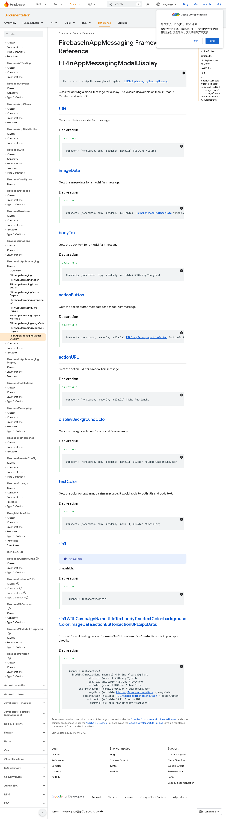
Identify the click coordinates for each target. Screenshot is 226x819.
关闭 (195, 41)
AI (52, 22)
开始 (212, 40)
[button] (23, 42)
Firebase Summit (119, 760)
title (63, 108)
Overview (10, 22)
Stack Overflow (176, 760)
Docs (73, 4)
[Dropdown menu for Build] (46, 4)
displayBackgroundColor (82, 419)
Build (39, 4)
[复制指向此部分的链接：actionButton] (87, 295)
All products (179, 797)
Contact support (177, 754)
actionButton (71, 295)
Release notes (175, 771)
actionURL (69, 357)
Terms (55, 811)
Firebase (63, 33)
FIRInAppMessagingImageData (153, 213)
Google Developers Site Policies (146, 722)
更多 (90, 4)
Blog (186, 4)
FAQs (171, 777)
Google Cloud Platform (153, 797)
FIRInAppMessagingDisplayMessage (146, 81)
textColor (68, 481)
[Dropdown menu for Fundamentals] (43, 23)
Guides (56, 754)
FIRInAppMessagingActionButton (146, 337)
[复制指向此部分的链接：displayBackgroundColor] (109, 420)
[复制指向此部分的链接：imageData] (83, 171)
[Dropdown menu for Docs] (80, 4)
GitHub (56, 777)
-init (63, 543)
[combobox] (124, 4)
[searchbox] (23, 34)
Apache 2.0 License (96, 722)
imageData (69, 170)
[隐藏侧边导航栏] (42, 812)
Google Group (176, 765)
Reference (104, 22)
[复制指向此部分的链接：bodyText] (80, 233)
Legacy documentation (181, 782)
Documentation (17, 15)
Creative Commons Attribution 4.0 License (153, 719)
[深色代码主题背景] (183, 73)
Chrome (112, 797)
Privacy (66, 811)
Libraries (56, 771)
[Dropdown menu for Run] (62, 4)
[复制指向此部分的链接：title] (70, 109)
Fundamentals (30, 22)
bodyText (68, 232)
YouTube (114, 771)
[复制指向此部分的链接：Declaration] (81, 130)
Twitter (113, 765)
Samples (122, 22)
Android (96, 797)
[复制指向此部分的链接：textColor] (80, 482)
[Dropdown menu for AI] (57, 23)
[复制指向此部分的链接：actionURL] (82, 357)
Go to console (202, 4)
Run (56, 4)
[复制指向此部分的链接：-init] (70, 544)
